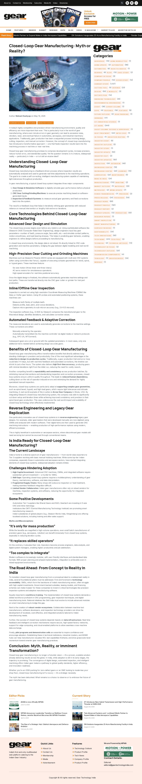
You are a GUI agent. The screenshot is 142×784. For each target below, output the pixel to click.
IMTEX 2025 (121, 133)
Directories (64, 3)
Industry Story (102, 148)
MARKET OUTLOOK (102, 186)
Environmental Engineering (108, 103)
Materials (119, 186)
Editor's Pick (101, 95)
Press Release (101, 198)
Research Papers (102, 216)
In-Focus (99, 137)
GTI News (99, 125)
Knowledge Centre (103, 171)
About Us (7, 3)
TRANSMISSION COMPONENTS (107, 254)
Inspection (100, 163)
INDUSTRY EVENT (102, 141)
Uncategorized (116, 258)
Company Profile (102, 80)
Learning (122, 171)
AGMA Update (101, 65)
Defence (116, 88)
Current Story (17, 123)
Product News (101, 201)
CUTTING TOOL (101, 88)
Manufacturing (45, 123)
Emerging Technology (105, 99)
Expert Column (113, 107)
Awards (32, 30)
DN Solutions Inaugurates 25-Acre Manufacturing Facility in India (71, 35)
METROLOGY (100, 190)
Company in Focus (103, 76)
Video (55, 3)
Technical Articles (118, 243)
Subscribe (38, 3)
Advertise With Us (127, 30)
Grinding (99, 118)
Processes (119, 198)
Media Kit (47, 3)
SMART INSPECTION (103, 220)
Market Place (108, 30)
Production (121, 213)
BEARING (98, 72)
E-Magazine (90, 30)
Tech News (100, 239)
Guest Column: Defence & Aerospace (112, 129)
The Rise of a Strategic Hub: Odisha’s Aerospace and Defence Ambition (44, 725)
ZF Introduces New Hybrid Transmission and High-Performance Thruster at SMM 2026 (108, 703)
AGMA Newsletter (118, 61)
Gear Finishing (122, 114)
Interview (115, 163)
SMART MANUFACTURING (105, 224)
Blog (70, 30)
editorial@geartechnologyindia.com (118, 765)
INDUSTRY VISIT (101, 156)
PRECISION (123, 194)
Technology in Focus (105, 247)
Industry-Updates (103, 160)
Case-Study (123, 72)
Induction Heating (116, 137)
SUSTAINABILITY (102, 232)
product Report (102, 209)
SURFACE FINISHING (103, 228)
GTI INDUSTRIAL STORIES (105, 122)
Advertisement (49, 763)
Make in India (101, 179)
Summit (42, 30)
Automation (117, 65)
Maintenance (118, 175)
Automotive (100, 69)
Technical (99, 243)
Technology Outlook (105, 251)
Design (98, 91)
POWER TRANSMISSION (104, 194)
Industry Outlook (103, 144)
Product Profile (102, 205)
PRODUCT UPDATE (102, 213)
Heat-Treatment (102, 133)
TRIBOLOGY (99, 258)
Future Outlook (102, 114)
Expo (63, 30)
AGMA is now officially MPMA (32, 702)
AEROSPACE (100, 61)
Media (45, 759)
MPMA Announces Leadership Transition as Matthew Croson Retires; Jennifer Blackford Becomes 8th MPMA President (44, 714)
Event (97, 107)
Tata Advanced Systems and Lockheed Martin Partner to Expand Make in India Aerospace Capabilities (106, 714)
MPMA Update (116, 190)
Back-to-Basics (118, 69)
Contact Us (17, 3)
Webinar (53, 30)
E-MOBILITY (112, 91)
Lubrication (100, 175)
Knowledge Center (103, 167)
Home (8, 30)
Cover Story (122, 80)
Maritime (120, 182)
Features (18, 30)
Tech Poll (115, 239)
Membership (27, 3)
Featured (31, 123)
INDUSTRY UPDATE (102, 152)
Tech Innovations (103, 235)
